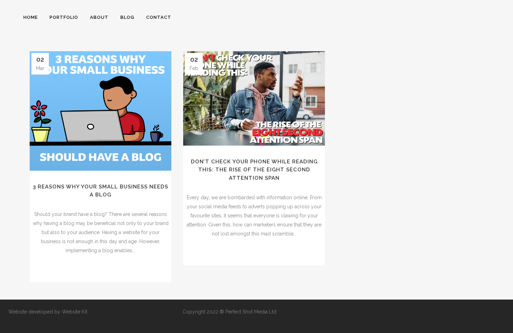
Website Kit (74, 312)
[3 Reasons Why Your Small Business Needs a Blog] (100, 111)
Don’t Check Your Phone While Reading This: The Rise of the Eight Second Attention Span (254, 169)
